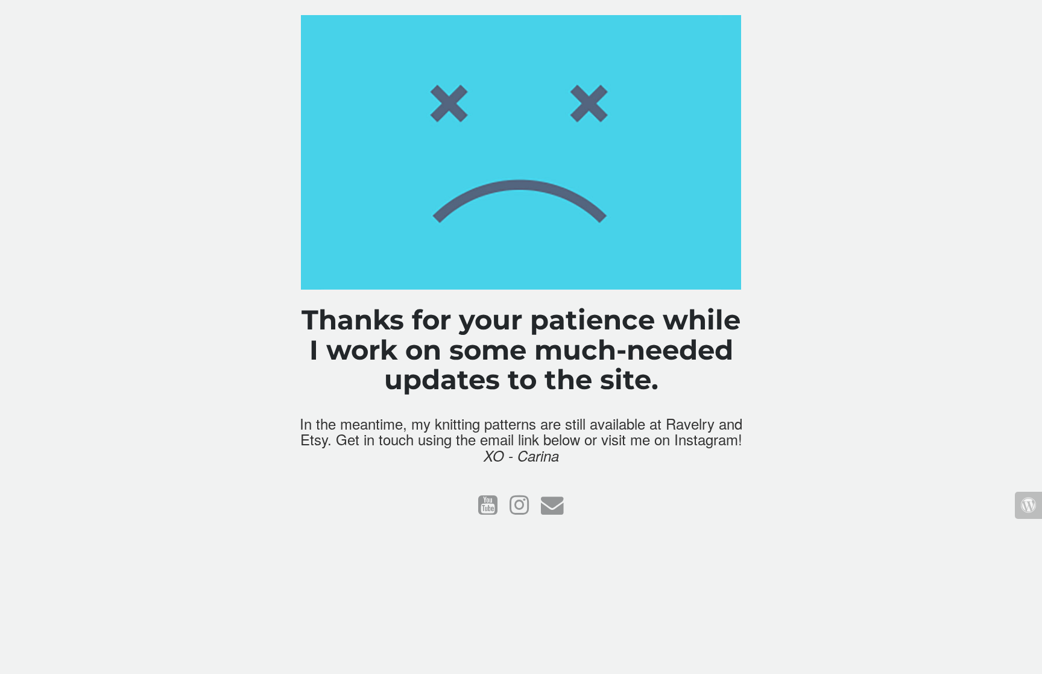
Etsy (313, 439)
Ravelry (690, 423)
